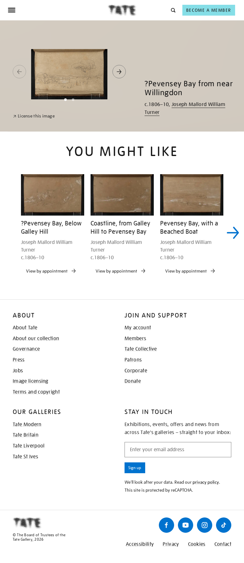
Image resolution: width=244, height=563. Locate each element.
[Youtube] (185, 525)
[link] (34, 116)
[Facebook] (166, 525)
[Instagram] (204, 525)
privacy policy (206, 482)
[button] (173, 10)
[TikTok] (223, 525)
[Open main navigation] (58, 10)
